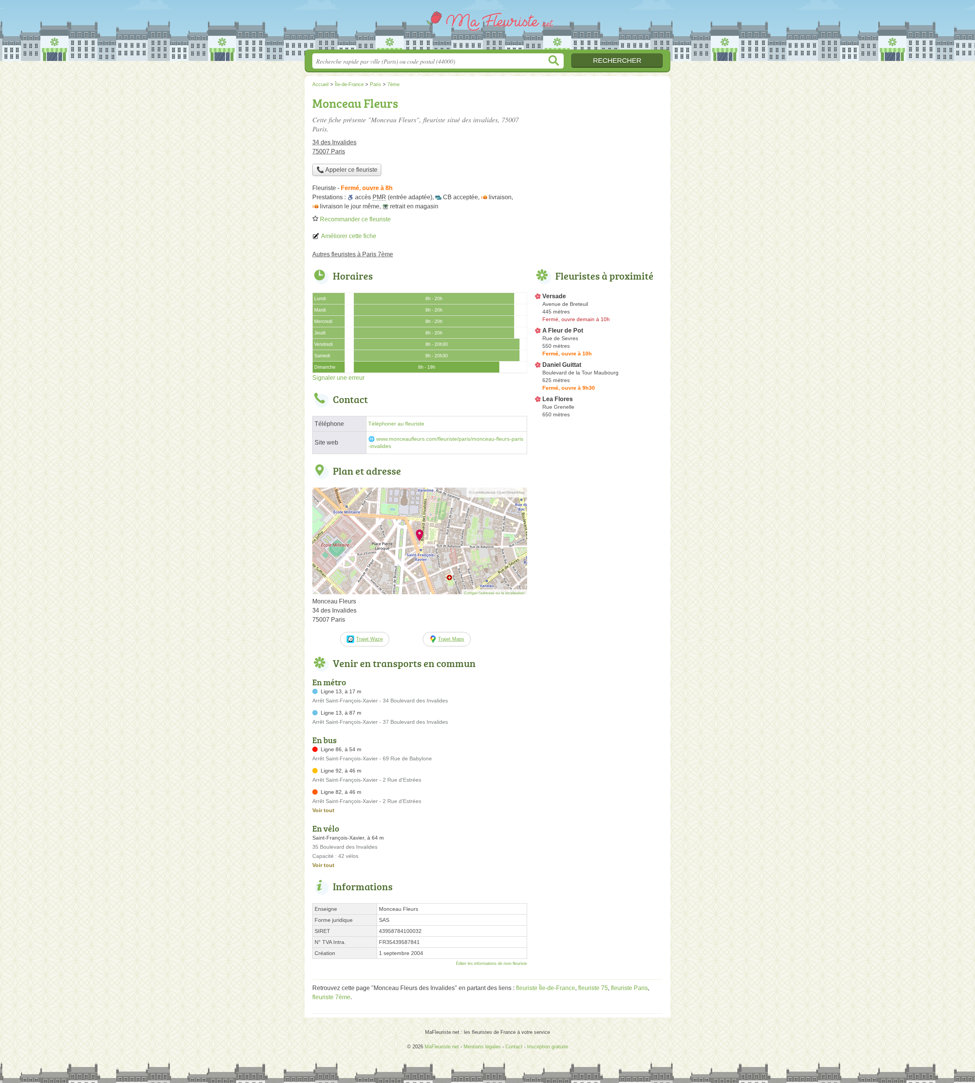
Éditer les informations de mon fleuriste (491, 963)
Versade (554, 296)
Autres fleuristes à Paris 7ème (352, 254)
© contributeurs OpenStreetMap (497, 492)
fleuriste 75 (593, 988)
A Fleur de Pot (562, 330)
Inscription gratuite (547, 1046)
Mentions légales (482, 1046)
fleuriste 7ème (331, 997)
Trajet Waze (369, 639)
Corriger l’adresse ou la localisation (494, 593)
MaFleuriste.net (487, 27)
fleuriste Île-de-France (545, 988)
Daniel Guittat (561, 365)
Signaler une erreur (338, 377)
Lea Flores (557, 399)
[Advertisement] (599, 147)
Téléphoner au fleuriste (396, 424)
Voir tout (323, 810)
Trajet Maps (451, 639)
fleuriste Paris (629, 988)
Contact (514, 1046)
